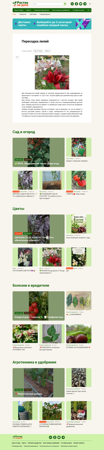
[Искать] (64, 3)
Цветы (47, 51)
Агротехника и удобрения (34, 362)
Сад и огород (38, 51)
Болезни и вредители (31, 285)
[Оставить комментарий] (17, 57)
